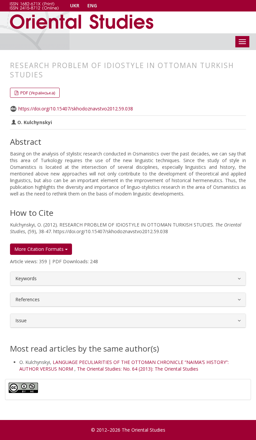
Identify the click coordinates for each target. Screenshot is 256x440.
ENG (92, 5)
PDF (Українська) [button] (37, 93)
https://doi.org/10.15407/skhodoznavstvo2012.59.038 (75, 108)
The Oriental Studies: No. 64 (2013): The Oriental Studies (137, 369)
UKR (74, 5)
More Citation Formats (39, 249)
